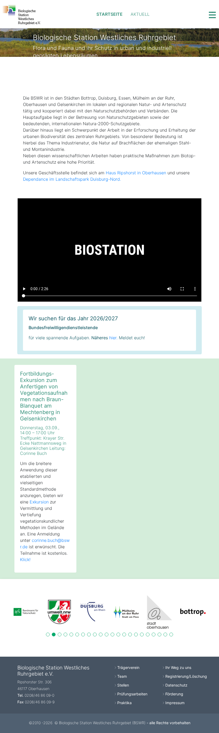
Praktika (124, 702)
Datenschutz (176, 685)
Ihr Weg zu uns (178, 667)
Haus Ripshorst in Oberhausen (136, 172)
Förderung (174, 694)
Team (122, 676)
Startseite (109, 14)
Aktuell (140, 14)
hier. (113, 337)
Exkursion (39, 502)
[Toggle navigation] (212, 14)
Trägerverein (128, 667)
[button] (48, 634)
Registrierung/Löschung (186, 676)
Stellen (123, 685)
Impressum (175, 702)
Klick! (25, 559)
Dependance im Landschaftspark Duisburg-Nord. (72, 179)
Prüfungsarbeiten (132, 694)
